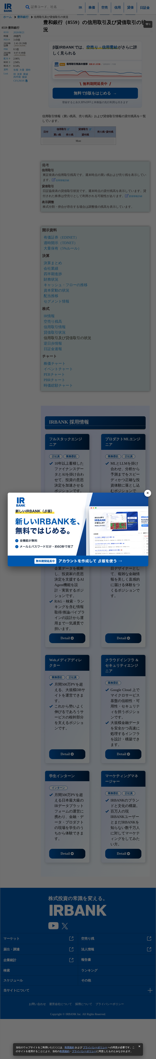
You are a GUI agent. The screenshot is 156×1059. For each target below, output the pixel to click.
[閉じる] (147, 493)
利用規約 (69, 1047)
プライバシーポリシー (95, 1047)
